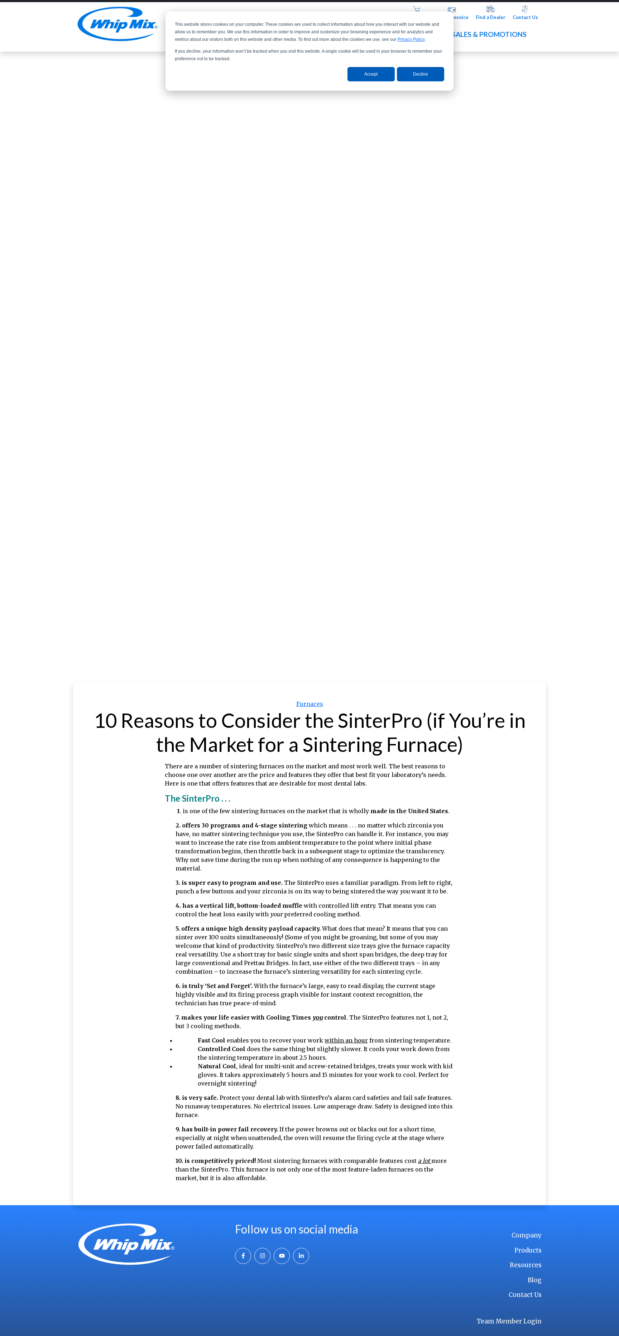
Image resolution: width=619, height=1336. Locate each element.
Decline (420, 74)
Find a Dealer (490, 17)
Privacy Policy (411, 39)
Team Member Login (509, 1321)
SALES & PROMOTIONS (489, 34)
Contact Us (525, 17)
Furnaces (309, 703)
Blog (535, 1280)
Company (527, 1235)
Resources (526, 1265)
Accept (371, 74)
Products (528, 1250)
